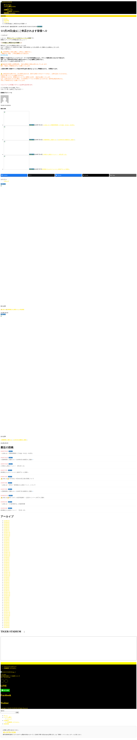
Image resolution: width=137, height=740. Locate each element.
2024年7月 (7, 560)
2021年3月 (7, 627)
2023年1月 (7, 590)
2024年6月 (7, 562)
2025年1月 (7, 550)
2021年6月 (7, 622)
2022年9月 (7, 597)
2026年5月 (7, 524)
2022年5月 (7, 604)
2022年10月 (7, 595)
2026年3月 (7, 527)
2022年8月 (7, 599)
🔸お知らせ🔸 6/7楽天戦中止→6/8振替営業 (13, 504)
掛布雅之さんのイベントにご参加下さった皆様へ (56, 169)
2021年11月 (7, 614)
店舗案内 (6, 720)
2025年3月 (7, 547)
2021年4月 (7, 625)
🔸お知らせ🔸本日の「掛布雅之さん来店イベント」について (18, 485)
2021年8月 (7, 619)
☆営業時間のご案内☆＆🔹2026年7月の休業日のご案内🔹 (17, 491)
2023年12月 (7, 572)
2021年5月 (7, 624)
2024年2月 (7, 569)
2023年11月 (7, 574)
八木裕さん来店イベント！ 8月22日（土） (54, 154)
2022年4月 (7, 605)
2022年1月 (7, 610)
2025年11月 (7, 534)
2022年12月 (7, 592)
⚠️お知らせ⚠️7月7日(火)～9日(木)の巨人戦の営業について (17, 478)
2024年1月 (7, 570)
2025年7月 (7, 540)
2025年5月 (7, 544)
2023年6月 (7, 582)
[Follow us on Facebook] (2, 681)
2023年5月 (7, 584)
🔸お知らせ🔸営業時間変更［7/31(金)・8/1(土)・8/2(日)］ (58, 125)
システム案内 (7, 717)
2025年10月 (7, 535)
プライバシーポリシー (10, 666)
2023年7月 (7, 580)
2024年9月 (7, 557)
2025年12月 (7, 532)
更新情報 (6, 723)
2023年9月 (7, 577)
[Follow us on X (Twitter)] (6, 681)
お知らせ (39, 26)
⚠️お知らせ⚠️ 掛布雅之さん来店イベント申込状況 (12, 309)
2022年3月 (7, 607)
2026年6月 (7, 522)
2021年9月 (7, 617)
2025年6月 (7, 542)
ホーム (6, 715)
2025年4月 (7, 545)
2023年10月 (7, 575)
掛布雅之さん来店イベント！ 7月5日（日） (13, 510)
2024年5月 (7, 564)
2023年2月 (7, 589)
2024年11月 (7, 554)
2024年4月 (7, 565)
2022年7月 (7, 600)
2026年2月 (7, 529)
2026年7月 (7, 520)
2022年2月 (7, 609)
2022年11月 (7, 594)
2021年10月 (7, 615)
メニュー (9, 8)
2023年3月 (7, 587)
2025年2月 (7, 549)
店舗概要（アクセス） (13, 11)
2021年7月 (7, 620)
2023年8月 (7, 579)
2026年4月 (7, 525)
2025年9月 (7, 537)
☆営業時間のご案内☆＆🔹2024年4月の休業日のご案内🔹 (14, 439)
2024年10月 (7, 555)
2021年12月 (7, 612)
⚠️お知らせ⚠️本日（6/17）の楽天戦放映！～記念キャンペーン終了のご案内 (22, 497)
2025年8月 (7, 539)
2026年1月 (7, 530)
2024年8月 (7, 559)
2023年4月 (7, 585)
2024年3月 (7, 567)
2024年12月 (7, 552)
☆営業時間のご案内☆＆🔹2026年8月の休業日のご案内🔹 (58, 139)
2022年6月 (7, 602)
